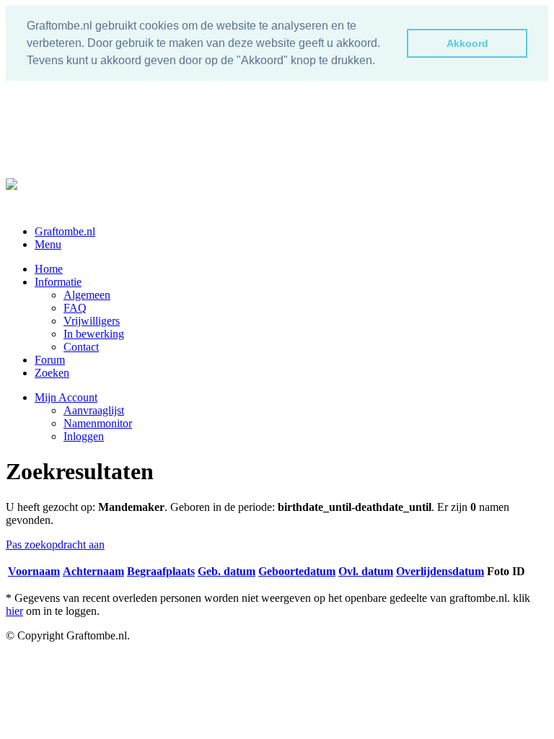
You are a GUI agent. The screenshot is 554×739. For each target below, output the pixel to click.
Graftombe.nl (65, 231)
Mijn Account (66, 397)
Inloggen (83, 436)
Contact (81, 347)
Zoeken (52, 373)
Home (49, 269)
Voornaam (34, 571)
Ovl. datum (365, 571)
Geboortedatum (296, 571)
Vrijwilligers (91, 321)
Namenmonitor (97, 423)
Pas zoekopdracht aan (55, 544)
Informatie (58, 282)
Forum (50, 360)
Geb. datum (226, 571)
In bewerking (93, 334)
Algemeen (86, 295)
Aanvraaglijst (93, 410)
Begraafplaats (161, 571)
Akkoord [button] (467, 43)
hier (14, 611)
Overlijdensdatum (440, 571)
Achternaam (93, 571)
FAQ (75, 308)
